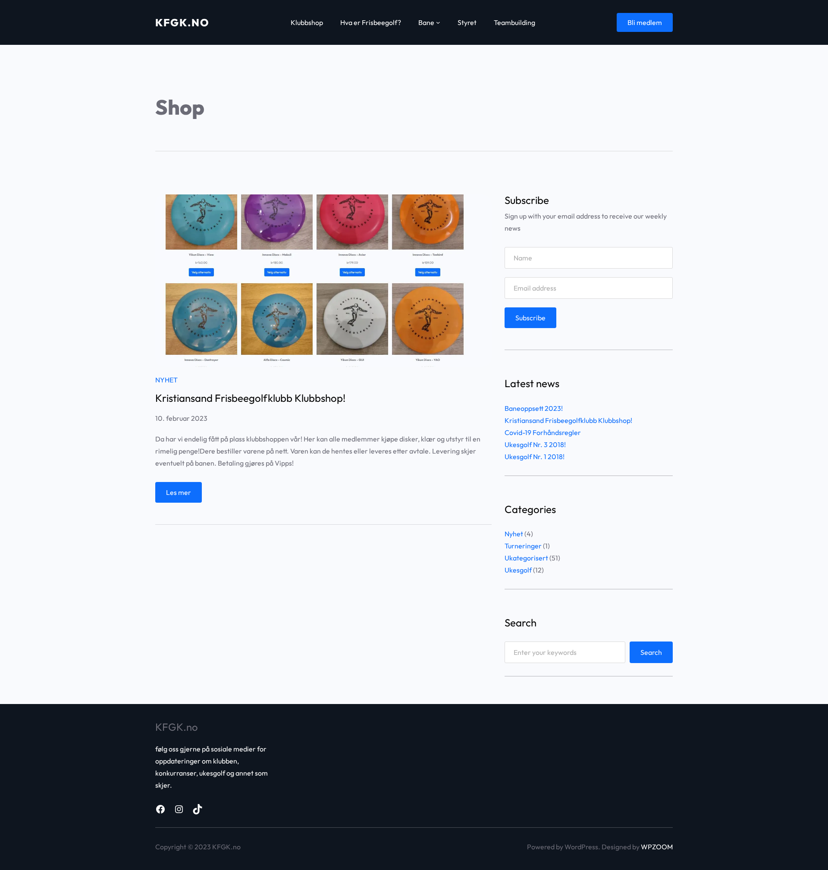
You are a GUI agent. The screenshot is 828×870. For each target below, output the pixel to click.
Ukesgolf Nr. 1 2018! (535, 456)
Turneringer (523, 545)
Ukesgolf (518, 570)
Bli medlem (644, 22)
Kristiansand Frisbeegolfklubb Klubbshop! (250, 398)
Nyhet (166, 380)
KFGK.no (182, 22)
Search (651, 652)
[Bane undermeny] (438, 22)
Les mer (180, 495)
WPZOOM (657, 846)
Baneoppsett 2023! (534, 408)
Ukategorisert (526, 558)
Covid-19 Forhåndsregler (543, 432)
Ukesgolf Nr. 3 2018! (535, 444)
